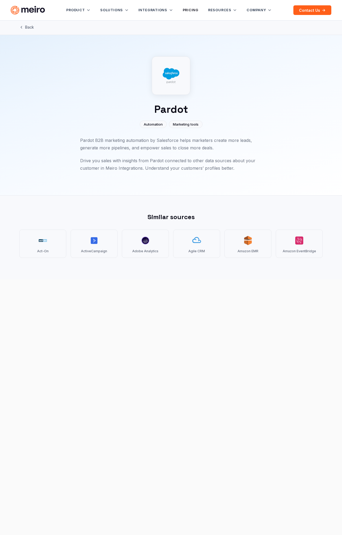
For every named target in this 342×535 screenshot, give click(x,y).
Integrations (152, 10)
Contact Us (309, 10)
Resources (219, 10)
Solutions (111, 10)
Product (75, 10)
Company (256, 10)
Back (29, 27)
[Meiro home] (28, 10)
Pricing (191, 10)
